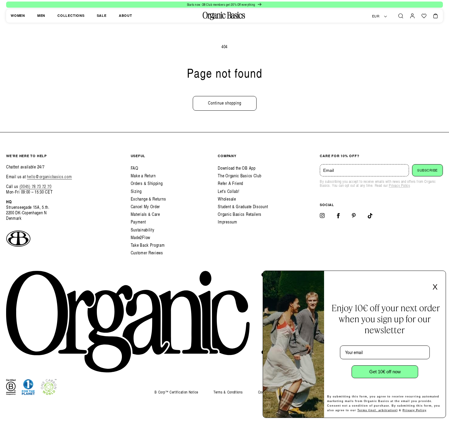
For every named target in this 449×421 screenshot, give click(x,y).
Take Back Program (148, 245)
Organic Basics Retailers (239, 214)
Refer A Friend (230, 183)
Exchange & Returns (148, 199)
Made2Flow (140, 237)
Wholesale (227, 199)
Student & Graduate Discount (243, 206)
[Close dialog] (439, 277)
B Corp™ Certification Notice (176, 392)
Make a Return (143, 176)
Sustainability (143, 230)
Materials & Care (145, 214)
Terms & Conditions (228, 392)
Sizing (136, 191)
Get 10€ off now (385, 371)
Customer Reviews (147, 253)
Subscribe (427, 170)
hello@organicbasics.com (49, 176)
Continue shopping (224, 103)
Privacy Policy (399, 185)
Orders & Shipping (147, 183)
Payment (138, 222)
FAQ (134, 168)
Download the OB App (236, 168)
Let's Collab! (228, 191)
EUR (376, 16)
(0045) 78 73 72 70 (36, 186)
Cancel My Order (145, 206)
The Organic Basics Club (239, 176)
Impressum (227, 222)
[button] (400, 15)
